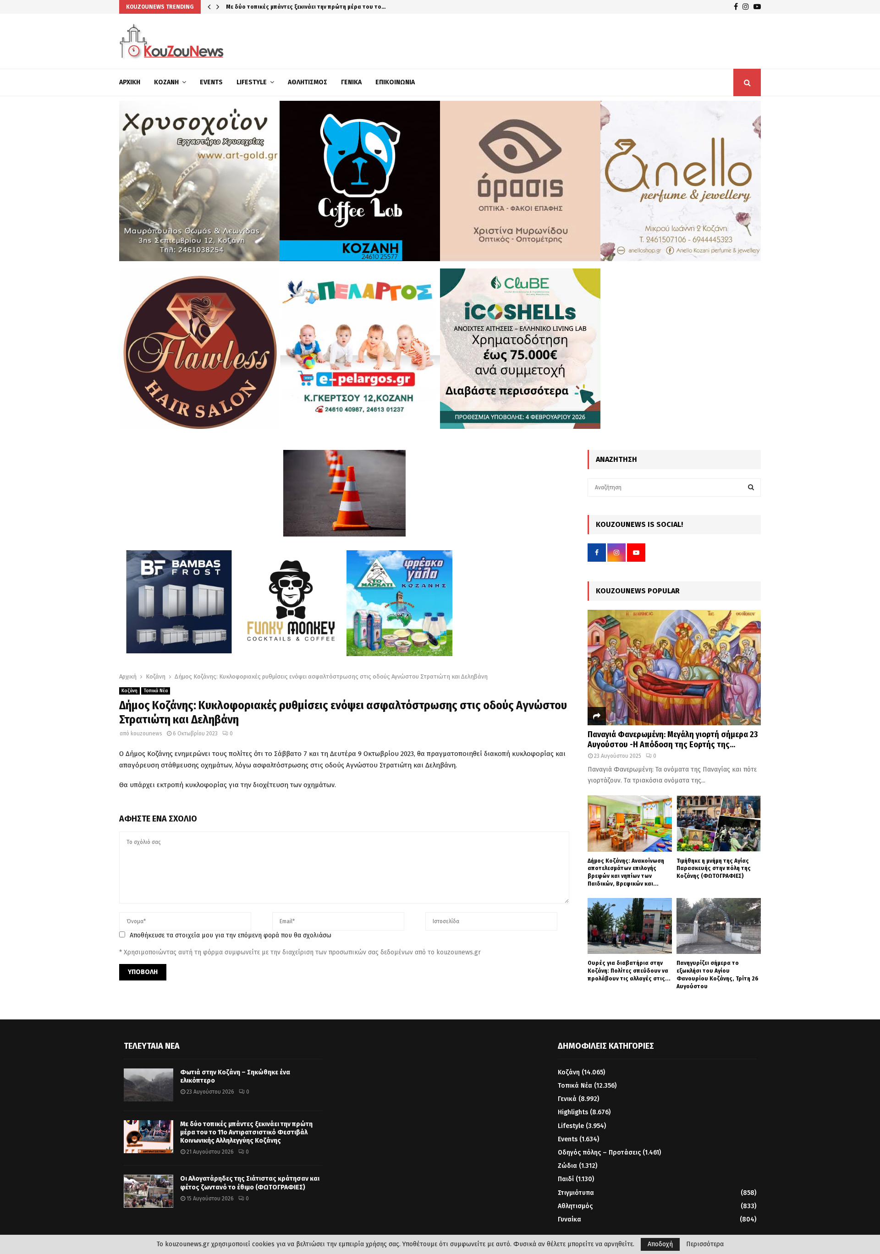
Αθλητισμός (307, 82)
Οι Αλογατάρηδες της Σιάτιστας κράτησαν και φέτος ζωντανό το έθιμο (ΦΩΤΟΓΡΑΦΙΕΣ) (249, 1183)
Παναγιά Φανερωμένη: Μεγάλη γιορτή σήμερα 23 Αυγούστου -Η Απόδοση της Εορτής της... (673, 739)
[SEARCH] (751, 487)
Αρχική (129, 82)
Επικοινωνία (395, 82)
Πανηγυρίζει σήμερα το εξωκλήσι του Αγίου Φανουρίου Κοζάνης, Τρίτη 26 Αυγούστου (717, 974)
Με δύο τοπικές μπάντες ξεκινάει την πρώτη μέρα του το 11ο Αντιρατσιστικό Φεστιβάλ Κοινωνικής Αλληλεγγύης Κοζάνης (246, 1132)
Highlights (573, 1112)
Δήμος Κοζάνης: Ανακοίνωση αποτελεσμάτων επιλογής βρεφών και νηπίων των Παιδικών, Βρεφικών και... (626, 872)
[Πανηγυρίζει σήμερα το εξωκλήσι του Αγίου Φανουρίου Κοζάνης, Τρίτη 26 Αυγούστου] (718, 926)
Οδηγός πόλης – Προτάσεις (599, 1152)
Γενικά (351, 82)
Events (211, 82)
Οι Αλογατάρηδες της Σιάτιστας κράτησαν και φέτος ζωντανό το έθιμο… (325, 6)
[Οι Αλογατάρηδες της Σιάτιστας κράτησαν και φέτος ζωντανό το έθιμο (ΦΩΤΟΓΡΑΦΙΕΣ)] (148, 1191)
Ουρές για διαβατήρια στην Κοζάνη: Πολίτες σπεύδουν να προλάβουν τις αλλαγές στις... (629, 970)
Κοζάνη (166, 82)
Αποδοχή (660, 1244)
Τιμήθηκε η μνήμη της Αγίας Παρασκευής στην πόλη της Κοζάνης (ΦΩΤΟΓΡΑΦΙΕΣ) (713, 868)
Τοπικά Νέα (155, 691)
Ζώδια (567, 1166)
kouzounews (146, 733)
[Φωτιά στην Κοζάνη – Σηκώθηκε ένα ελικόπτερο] (148, 1084)
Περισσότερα (705, 1244)
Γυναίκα (569, 1219)
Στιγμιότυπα (576, 1193)
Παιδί (566, 1179)
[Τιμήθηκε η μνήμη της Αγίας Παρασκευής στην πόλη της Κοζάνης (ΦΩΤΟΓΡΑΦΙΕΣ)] (718, 823)
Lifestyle (251, 82)
